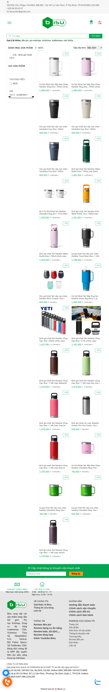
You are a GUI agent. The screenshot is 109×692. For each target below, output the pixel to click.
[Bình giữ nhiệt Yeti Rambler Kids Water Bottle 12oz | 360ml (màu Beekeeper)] (86, 193)
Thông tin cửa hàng (44, 608)
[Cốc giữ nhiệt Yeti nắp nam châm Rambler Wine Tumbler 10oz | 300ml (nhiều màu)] (54, 278)
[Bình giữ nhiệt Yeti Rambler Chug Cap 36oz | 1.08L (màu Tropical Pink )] (54, 405)
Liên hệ (37, 611)
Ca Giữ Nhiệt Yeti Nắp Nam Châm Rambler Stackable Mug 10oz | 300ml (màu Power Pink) (86, 467)
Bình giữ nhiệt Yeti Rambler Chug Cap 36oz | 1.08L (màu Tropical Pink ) (53, 424)
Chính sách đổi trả (79, 611)
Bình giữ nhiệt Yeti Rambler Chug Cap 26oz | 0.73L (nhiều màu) (86, 339)
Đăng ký (76, 574)
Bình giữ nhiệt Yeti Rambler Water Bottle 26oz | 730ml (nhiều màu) (53, 255)
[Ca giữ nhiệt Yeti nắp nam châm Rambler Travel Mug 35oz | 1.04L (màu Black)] (86, 236)
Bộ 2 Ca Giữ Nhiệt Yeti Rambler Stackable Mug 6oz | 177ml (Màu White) (53, 212)
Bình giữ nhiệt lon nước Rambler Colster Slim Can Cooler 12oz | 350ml (85, 424)
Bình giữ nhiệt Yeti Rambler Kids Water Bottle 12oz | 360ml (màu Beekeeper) (85, 212)
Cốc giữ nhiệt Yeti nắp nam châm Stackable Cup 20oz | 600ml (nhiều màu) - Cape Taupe (85, 128)
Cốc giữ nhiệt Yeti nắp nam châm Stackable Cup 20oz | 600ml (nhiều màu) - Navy (53, 170)
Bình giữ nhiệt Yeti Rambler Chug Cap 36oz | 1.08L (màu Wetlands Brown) (53, 382)
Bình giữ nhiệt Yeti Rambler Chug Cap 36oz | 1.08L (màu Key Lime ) (86, 382)
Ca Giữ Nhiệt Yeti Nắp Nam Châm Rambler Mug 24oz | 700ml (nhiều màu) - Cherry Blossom (86, 85)
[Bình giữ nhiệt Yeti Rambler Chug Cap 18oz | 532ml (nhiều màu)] (54, 320)
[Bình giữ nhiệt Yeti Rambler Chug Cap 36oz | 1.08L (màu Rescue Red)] (54, 447)
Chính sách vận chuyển (82, 608)
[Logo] (54, 23)
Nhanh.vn (61, 689)
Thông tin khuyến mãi (79, 633)
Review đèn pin (42, 624)
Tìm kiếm (95, 36)
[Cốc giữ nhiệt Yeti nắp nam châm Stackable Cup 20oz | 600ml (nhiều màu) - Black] (54, 109)
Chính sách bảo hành (81, 615)
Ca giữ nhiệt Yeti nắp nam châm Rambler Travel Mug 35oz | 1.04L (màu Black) (85, 255)
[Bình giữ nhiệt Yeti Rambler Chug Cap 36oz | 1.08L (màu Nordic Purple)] (54, 532)
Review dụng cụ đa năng (48, 628)
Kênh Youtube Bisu (45, 638)
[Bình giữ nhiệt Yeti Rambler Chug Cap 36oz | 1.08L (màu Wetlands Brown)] (54, 363)
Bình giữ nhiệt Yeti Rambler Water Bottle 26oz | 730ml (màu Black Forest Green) (86, 170)
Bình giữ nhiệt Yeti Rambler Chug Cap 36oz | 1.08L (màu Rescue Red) (53, 467)
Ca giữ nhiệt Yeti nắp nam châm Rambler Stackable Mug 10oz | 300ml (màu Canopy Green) (52, 509)
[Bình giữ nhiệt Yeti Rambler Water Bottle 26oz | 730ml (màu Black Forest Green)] (86, 151)
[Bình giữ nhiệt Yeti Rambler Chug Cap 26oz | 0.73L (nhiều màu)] (86, 320)
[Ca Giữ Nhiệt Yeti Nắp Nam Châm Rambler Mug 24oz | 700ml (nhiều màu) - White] (54, 66)
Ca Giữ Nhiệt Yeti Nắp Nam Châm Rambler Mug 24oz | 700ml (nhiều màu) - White (53, 85)
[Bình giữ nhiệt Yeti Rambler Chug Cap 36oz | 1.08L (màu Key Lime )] (86, 363)
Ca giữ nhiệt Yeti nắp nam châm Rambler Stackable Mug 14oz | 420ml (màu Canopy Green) (85, 509)
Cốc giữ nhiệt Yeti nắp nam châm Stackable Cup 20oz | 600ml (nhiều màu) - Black (53, 128)
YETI (15, 83)
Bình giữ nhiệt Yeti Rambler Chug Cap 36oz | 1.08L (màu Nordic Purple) (53, 551)
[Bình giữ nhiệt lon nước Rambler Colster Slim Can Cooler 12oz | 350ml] (86, 405)
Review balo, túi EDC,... (47, 631)
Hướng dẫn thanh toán (82, 605)
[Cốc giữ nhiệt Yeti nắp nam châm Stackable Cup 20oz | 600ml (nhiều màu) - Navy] (54, 151)
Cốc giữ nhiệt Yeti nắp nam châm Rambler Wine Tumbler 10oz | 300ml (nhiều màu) (53, 297)
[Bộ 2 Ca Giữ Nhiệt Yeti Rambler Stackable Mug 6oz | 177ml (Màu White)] (54, 193)
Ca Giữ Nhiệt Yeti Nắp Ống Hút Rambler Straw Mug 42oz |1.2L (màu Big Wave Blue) (85, 297)
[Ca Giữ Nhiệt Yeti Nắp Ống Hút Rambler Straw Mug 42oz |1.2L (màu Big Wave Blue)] (86, 278)
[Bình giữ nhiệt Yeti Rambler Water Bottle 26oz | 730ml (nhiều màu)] (54, 236)
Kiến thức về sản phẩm (80, 630)
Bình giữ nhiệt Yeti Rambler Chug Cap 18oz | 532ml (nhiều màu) (53, 339)
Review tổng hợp (43, 634)
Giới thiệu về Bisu (43, 605)
